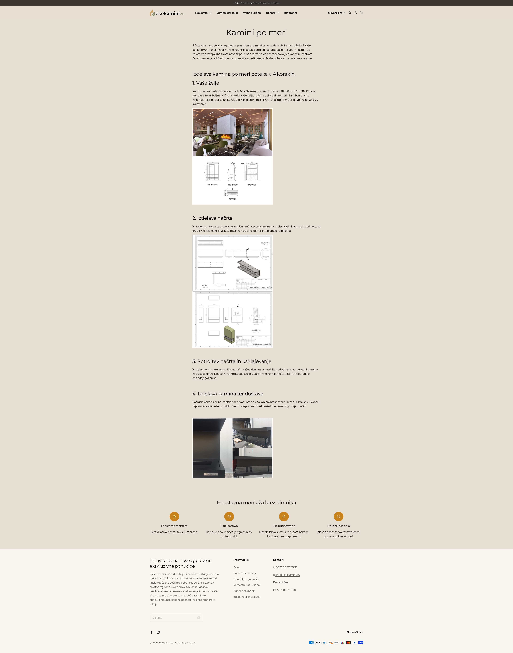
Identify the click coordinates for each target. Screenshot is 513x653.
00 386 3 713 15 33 (285, 567)
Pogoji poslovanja (244, 591)
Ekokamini (202, 13)
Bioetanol (290, 13)
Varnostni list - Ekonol (247, 585)
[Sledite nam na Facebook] (151, 632)
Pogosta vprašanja (245, 573)
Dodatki (271, 13)
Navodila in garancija (246, 579)
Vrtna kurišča (252, 13)
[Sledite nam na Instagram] (158, 632)
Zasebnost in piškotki (247, 596)
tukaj (153, 604)
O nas (237, 567)
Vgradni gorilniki (227, 13)
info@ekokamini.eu (253, 91)
